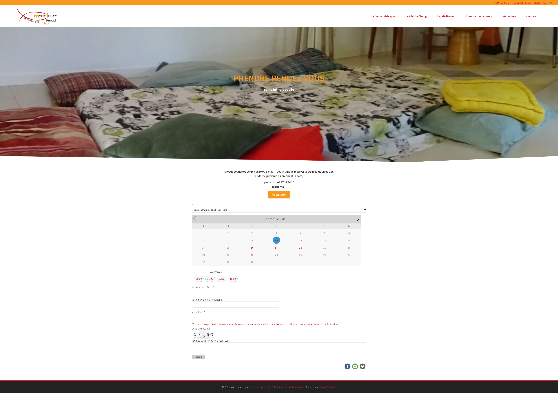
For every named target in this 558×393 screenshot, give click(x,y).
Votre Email (198, 312)
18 (300, 247)
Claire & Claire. (328, 387)
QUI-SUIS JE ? (502, 2)
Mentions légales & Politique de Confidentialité (278, 387)
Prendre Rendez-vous (479, 16)
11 (300, 240)
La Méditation (446, 16)
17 (276, 247)
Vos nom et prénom (203, 287)
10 (276, 240)
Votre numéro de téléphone (207, 299)
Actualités (509, 16)
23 (252, 255)
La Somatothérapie (383, 16)
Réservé (198, 357)
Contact (531, 16)
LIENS (537, 2)
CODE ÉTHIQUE (522, 2)
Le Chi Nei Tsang (416, 16)
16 (252, 247)
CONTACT (548, 2)
